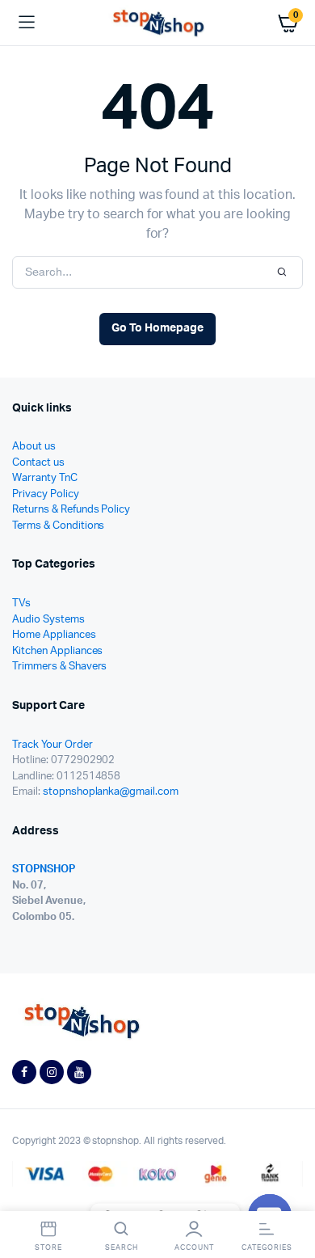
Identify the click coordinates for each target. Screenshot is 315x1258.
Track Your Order (52, 745)
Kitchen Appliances (57, 651)
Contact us (38, 463)
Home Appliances (54, 635)
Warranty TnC (45, 478)
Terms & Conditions (58, 526)
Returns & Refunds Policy (71, 509)
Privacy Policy (45, 494)
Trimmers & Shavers (59, 666)
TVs (21, 603)
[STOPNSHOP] (157, 23)
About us (34, 446)
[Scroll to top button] (289, 1193)
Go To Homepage (157, 328)
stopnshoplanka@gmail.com (110, 792)
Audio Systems (48, 619)
